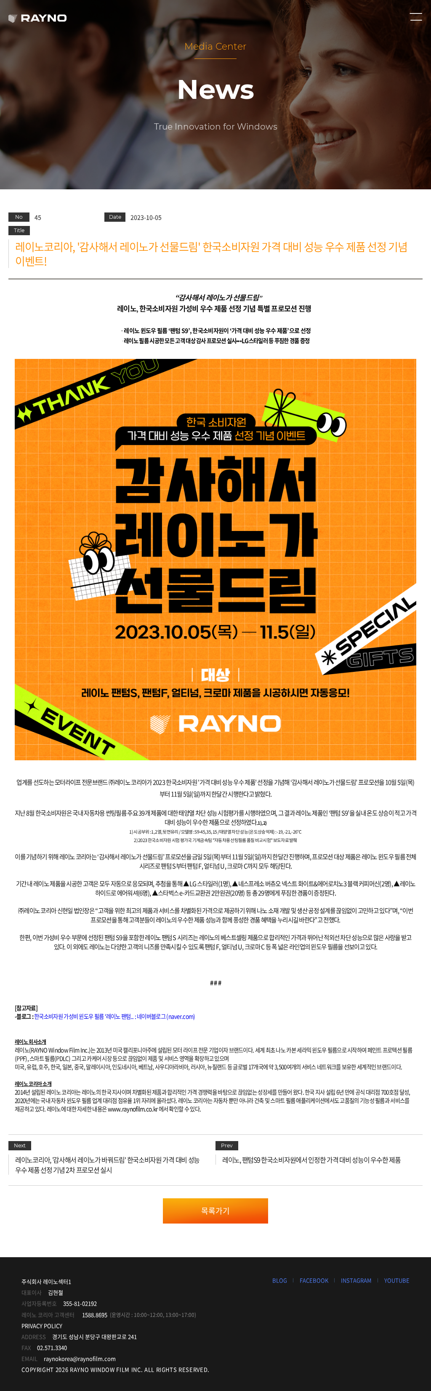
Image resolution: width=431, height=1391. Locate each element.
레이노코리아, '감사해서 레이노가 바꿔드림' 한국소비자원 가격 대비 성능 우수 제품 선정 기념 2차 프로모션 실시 (107, 1165)
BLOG (279, 1280)
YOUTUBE (397, 1280)
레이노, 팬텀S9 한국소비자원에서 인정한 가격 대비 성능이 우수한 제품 (311, 1160)
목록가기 (215, 1210)
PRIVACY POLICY (41, 1326)
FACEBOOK (314, 1280)
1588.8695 (94, 1315)
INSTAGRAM (356, 1280)
